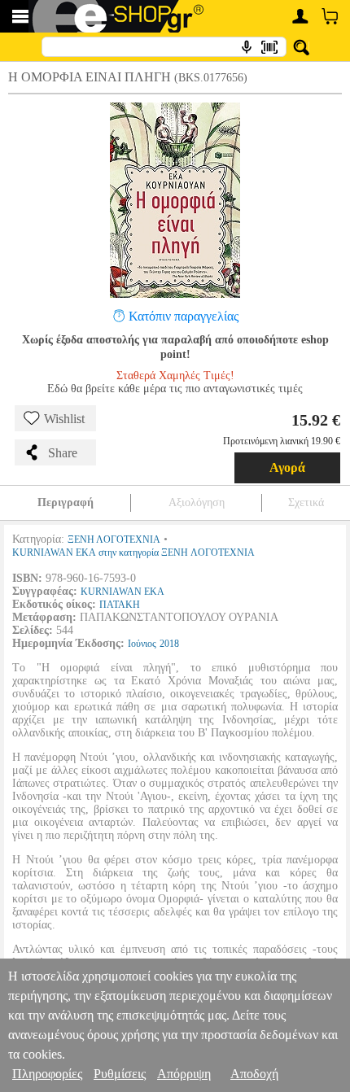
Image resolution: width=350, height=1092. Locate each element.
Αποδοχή (254, 1074)
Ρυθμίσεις (120, 1074)
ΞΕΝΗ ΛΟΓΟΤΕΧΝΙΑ (114, 539)
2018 (169, 643)
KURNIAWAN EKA (122, 591)
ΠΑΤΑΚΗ (119, 604)
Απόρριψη (184, 1074)
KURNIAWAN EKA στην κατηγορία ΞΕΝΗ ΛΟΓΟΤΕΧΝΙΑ (133, 552)
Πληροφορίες (47, 1074)
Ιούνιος (142, 643)
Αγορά (287, 467)
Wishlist (64, 419)
